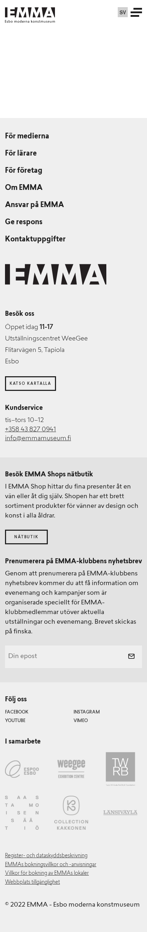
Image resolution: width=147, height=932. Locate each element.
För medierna (27, 136)
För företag (23, 171)
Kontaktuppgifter (35, 239)
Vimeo (81, 721)
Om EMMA (23, 188)
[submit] (131, 657)
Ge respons (23, 222)
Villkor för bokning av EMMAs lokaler (47, 873)
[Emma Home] (30, 12)
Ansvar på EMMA (34, 205)
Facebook (16, 712)
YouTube (15, 721)
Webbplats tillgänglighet (32, 882)
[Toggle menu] (136, 12)
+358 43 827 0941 (30, 430)
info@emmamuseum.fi (38, 439)
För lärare (21, 153)
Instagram (87, 712)
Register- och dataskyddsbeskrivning (46, 856)
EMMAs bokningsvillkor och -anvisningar (50, 865)
